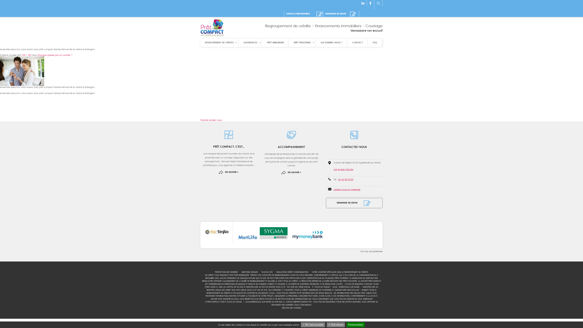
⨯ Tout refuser (335, 324)
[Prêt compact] (212, 28)
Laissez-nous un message (347, 190)
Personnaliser (355, 324)
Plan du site (267, 272)
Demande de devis (347, 203)
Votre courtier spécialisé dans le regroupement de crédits (340, 272)
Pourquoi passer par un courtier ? (55, 55)
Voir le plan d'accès (343, 170)
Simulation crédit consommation (292, 272)
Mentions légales (250, 272)
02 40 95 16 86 (345, 180)
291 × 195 (26, 55)
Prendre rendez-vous (211, 120)
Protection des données (226, 272)
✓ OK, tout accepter (313, 324)
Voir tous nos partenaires (371, 251)
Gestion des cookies (291, 308)
